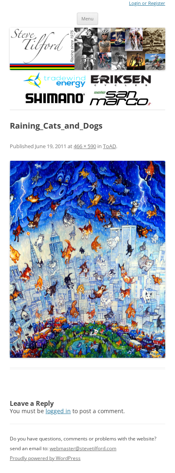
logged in (58, 411)
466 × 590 (85, 146)
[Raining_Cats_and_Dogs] (87, 259)
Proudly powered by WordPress (45, 458)
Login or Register (147, 3)
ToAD (109, 146)
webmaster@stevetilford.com (83, 448)
